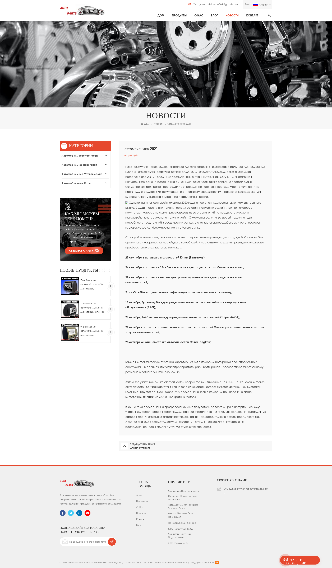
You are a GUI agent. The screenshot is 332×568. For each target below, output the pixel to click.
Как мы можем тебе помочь (82, 216)
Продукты (179, 15)
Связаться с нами (81, 250)
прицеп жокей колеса (182, 522)
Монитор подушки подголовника (179, 535)
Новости (232, 15)
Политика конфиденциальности (168, 562)
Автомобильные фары (76, 183)
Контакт (252, 15)
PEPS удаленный (178, 543)
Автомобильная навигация (79, 164)
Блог (214, 15)
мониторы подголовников (183, 490)
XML (144, 562)
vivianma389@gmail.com (223, 4)
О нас (198, 15)
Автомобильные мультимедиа (82, 173)
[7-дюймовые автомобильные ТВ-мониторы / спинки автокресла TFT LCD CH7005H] (70, 309)
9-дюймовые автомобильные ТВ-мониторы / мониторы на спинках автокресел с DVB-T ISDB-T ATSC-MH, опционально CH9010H (92, 331)
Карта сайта (131, 562)
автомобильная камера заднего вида (183, 506)
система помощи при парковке (182, 497)
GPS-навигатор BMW (180, 528)
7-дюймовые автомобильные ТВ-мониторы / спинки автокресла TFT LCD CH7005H (92, 308)
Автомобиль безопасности (80, 155)
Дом (161, 15)
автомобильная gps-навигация (180, 515)
